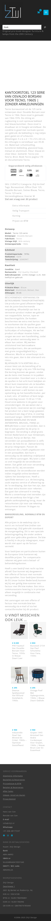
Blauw (23, 287)
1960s (25, 244)
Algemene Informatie (13, 776)
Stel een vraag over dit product (21, 199)
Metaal (30, 290)
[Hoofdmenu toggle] (46, 12)
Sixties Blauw (30, 190)
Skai (37, 290)
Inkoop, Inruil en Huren (14, 795)
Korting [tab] (16, 215)
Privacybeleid (9, 799)
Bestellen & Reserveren (14, 780)
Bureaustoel (17, 187)
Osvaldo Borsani (13, 190)
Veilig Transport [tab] (21, 210)
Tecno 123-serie (13, 193)
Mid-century (24, 241)
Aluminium (21, 290)
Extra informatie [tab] (21, 205)
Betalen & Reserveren (13, 787)
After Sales (8, 791)
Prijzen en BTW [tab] (20, 221)
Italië (18, 256)
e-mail (23, 606)
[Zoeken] (45, 27)
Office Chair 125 (33, 187)
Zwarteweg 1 (9, 886)
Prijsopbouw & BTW (12, 783)
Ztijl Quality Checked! (28, 272)
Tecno (41, 190)
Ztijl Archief (39, 184)
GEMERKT (24, 259)
